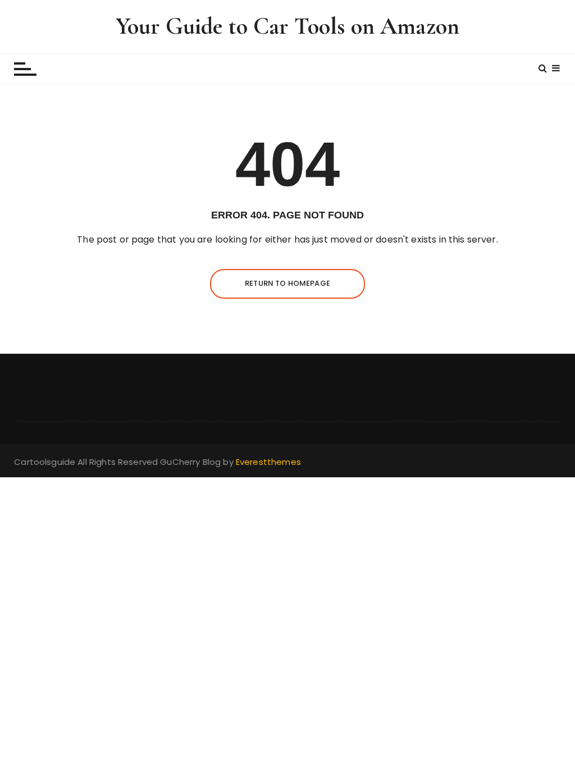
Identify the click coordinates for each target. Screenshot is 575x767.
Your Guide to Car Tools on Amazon (287, 26)
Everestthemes (268, 462)
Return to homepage (287, 283)
